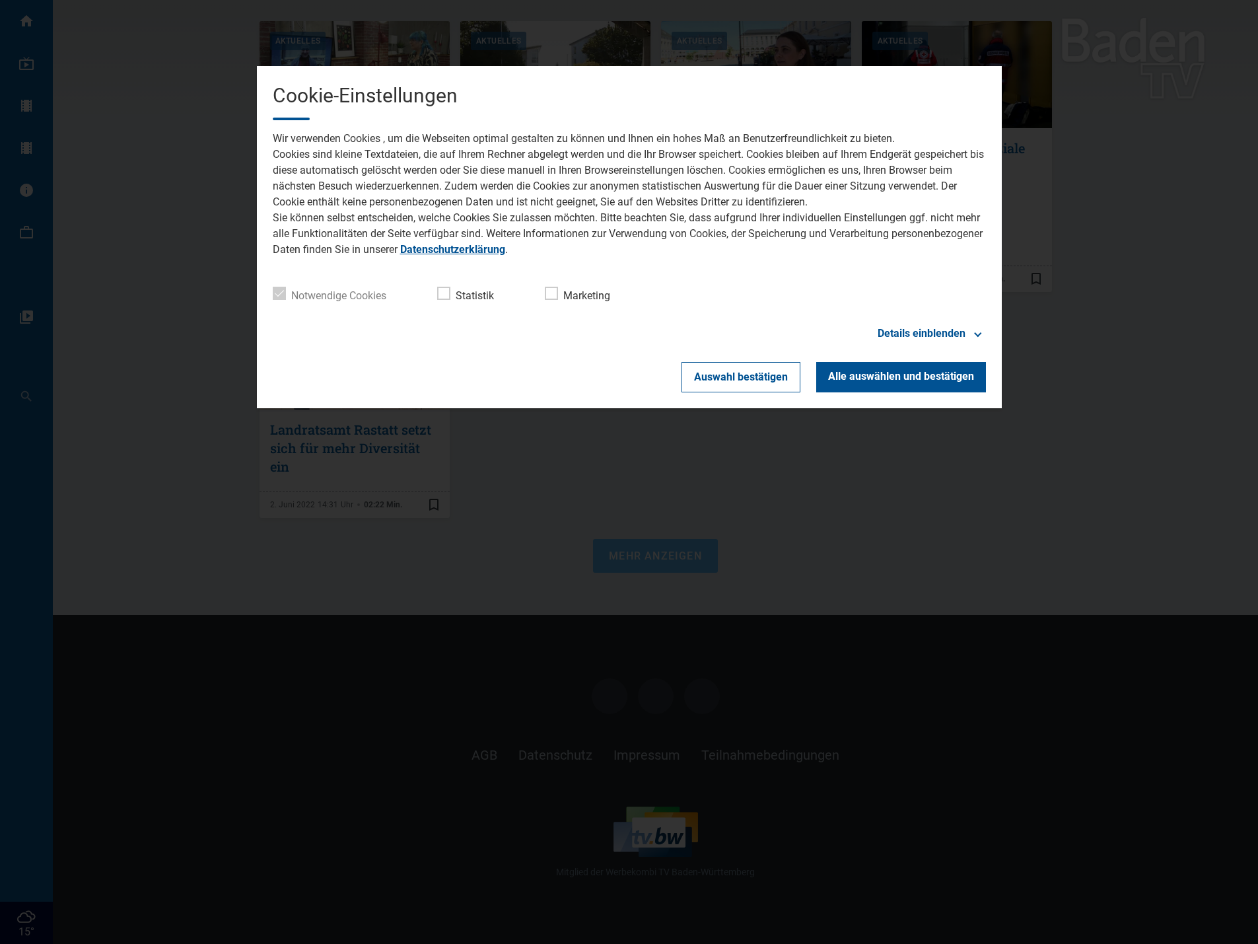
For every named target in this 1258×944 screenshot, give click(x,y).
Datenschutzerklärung (452, 249)
